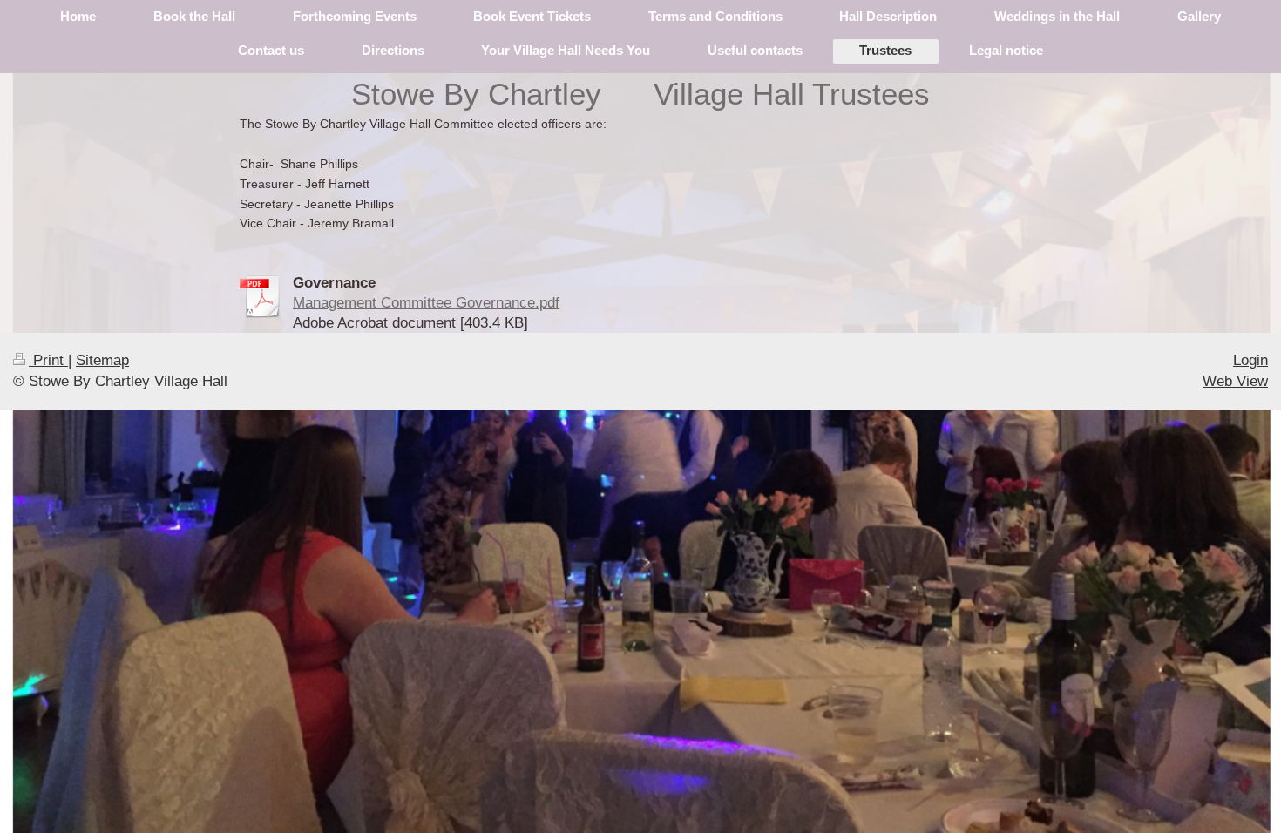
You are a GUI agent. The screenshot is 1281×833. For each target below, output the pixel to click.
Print (48, 360)
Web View (1235, 381)
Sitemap (102, 360)
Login (1250, 360)
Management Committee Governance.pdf (426, 303)
